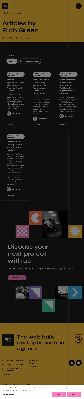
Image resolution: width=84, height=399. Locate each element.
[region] (42, 392)
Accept (58, 394)
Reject (74, 394)
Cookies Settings (8, 394)
